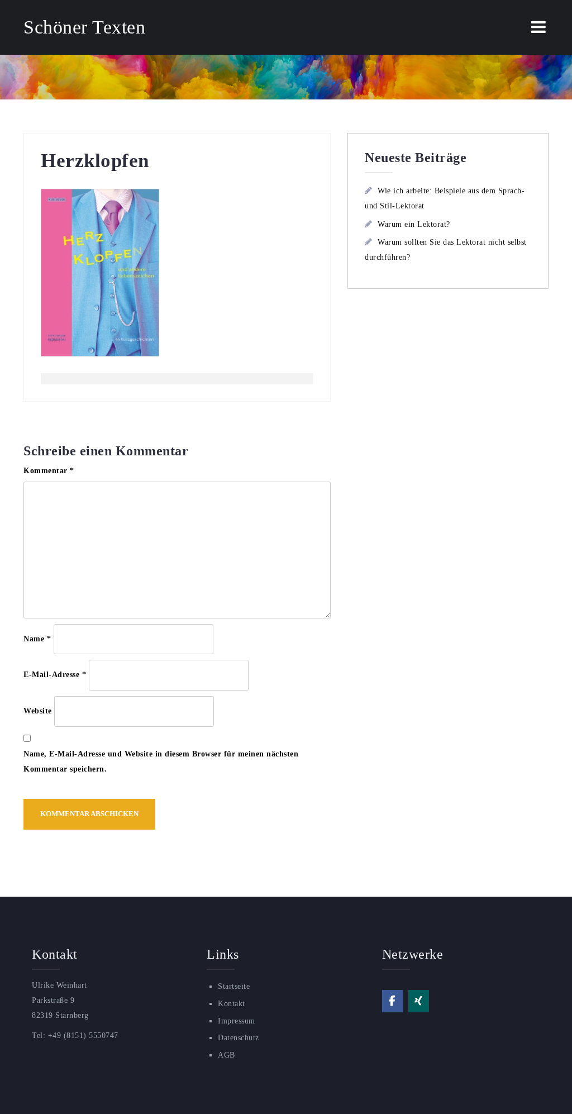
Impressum (236, 1021)
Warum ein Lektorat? (414, 224)
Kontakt (231, 1003)
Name (37, 639)
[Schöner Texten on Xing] (418, 1001)
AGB (226, 1055)
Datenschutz (238, 1038)
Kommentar (48, 470)
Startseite (234, 986)
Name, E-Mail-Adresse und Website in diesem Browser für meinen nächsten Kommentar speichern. (160, 761)
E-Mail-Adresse (54, 674)
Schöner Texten (84, 27)
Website (37, 711)
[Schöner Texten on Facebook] (392, 1001)
